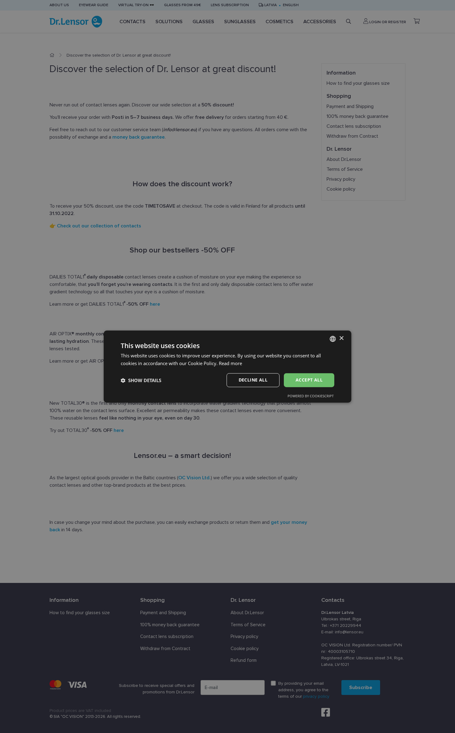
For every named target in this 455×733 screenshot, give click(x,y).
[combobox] (333, 339)
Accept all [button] (309, 380)
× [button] (341, 338)
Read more (230, 363)
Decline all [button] (253, 380)
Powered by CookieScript (311, 396)
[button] (141, 380)
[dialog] (227, 366)
